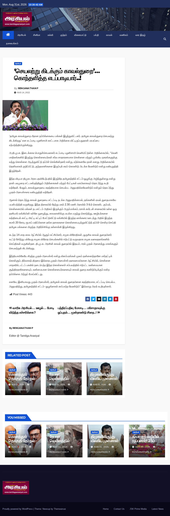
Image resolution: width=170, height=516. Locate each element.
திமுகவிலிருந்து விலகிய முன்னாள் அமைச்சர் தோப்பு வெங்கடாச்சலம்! (104, 380)
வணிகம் (124, 34)
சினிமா (36, 34)
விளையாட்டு (80, 34)
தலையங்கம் (12, 43)
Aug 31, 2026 (18, 447)
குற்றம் (63, 34)
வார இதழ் (140, 34)
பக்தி (96, 34)
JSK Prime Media (138, 509)
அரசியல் (21, 34)
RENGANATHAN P (28, 88)
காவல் (109, 34)
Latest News (158, 509)
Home (106, 509)
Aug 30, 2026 (142, 447)
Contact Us (119, 509)
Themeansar (60, 509)
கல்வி (50, 34)
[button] (165, 39)
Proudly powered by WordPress (17, 509)
